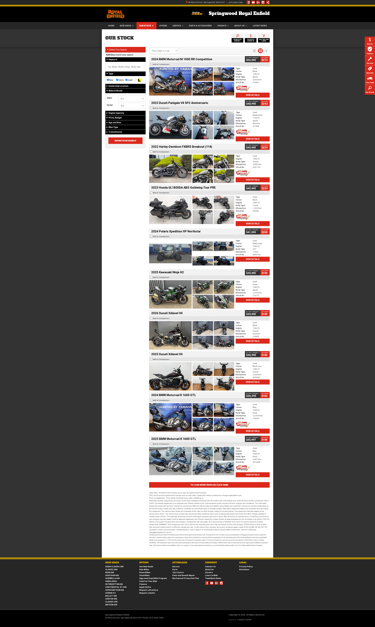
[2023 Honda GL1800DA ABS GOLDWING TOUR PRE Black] (191, 210)
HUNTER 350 (111, 599)
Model (110, 105)
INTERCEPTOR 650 (114, 584)
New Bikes (125, 25)
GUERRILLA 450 (112, 578)
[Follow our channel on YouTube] (254, 2)
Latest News (260, 25)
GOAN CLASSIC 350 (114, 566)
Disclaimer (244, 569)
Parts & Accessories (200, 25)
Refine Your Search (117, 49)
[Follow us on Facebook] (249, 2)
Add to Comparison (161, 64)
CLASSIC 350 (111, 601)
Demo (121, 80)
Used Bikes (144, 575)
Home (111, 25)
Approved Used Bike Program (153, 578)
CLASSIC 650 (111, 569)
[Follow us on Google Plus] (258, 2)
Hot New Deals (146, 566)
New (111, 80)
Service (177, 25)
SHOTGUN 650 (112, 575)
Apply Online (145, 587)
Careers (209, 572)
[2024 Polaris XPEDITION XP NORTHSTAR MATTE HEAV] (191, 253)
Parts (175, 569)
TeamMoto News (213, 578)
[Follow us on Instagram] (263, 2)
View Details (252, 95)
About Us (239, 25)
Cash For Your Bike (148, 581)
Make (109, 98)
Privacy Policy (246, 566)
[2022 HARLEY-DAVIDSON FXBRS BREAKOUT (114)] (191, 169)
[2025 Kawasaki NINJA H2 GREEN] (191, 294)
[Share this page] (267, 2)
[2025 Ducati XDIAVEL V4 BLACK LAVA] (191, 376)
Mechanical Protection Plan (185, 578)
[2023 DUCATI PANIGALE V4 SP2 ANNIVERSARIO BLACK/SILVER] (191, 125)
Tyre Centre (178, 572)
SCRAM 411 (110, 593)
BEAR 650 (109, 572)
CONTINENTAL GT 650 (116, 587)
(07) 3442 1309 (236, 2)
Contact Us (210, 566)
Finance (221, 25)
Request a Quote (147, 593)
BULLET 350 (111, 596)
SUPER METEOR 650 (114, 590)
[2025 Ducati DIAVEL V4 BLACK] (191, 335)
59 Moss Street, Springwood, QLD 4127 (206, 2)
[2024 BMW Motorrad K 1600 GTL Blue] (191, 417)
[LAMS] (139, 80)
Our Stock (145, 25)
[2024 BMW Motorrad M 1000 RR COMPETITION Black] (191, 81)
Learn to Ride (211, 575)
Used (129, 80)
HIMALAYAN (111, 581)
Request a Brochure (148, 590)
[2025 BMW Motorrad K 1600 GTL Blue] (191, 461)
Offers (163, 25)
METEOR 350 (111, 604)
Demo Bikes (144, 572)
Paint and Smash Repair (183, 575)
